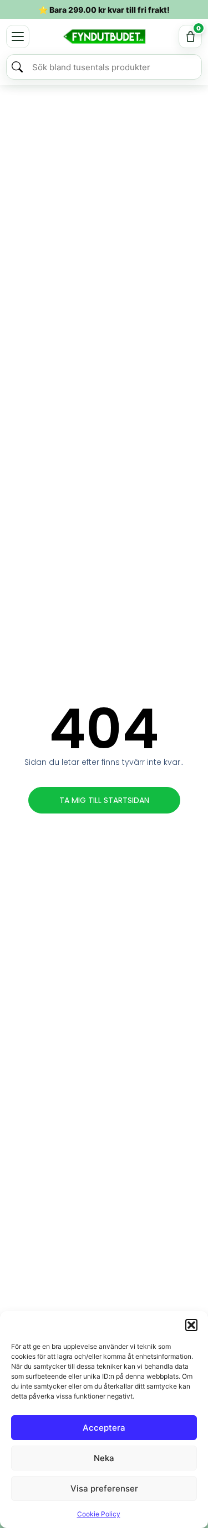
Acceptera (104, 1427)
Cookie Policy (98, 1514)
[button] (191, 1325)
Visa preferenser (104, 1488)
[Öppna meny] (17, 36)
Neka (104, 1458)
